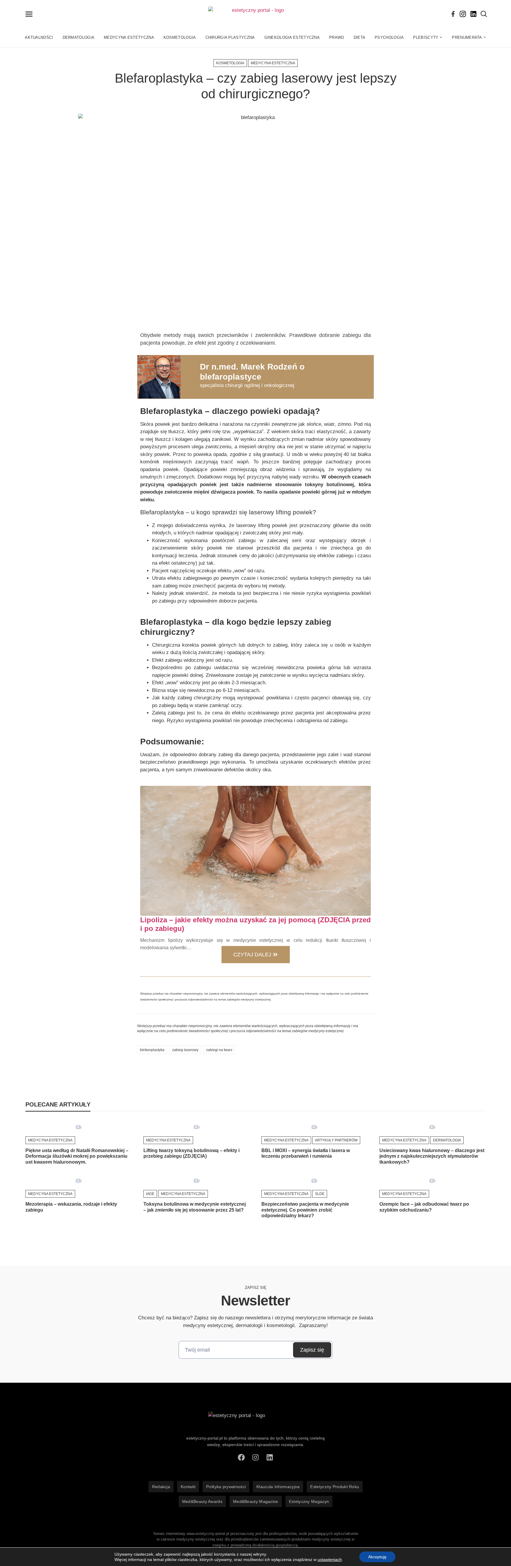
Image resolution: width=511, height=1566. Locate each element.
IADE (150, 1194)
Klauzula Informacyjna (278, 1486)
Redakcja (161, 1486)
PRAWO (336, 37)
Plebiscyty (425, 37)
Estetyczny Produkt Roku (334, 1486)
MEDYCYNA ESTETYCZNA (129, 37)
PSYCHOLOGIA (389, 37)
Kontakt (188, 1486)
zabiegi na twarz (219, 1050)
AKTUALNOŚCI (39, 37)
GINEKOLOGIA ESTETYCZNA (292, 37)
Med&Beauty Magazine (255, 1501)
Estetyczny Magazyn (309, 1501)
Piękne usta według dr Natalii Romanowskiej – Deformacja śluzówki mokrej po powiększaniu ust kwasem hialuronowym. (76, 1156)
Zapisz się (312, 1350)
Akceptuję (377, 1556)
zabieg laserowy (185, 1050)
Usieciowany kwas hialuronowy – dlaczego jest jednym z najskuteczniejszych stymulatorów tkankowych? (431, 1156)
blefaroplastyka (152, 1050)
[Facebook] (453, 14)
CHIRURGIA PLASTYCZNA (230, 37)
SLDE (319, 1194)
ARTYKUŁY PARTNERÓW (336, 1140)
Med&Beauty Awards (202, 1501)
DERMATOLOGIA (79, 37)
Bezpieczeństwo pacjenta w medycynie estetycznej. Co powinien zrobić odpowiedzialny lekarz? (305, 1210)
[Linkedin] (473, 14)
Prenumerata (467, 37)
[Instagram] (462, 13)
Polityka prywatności (226, 1486)
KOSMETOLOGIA (180, 37)
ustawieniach (330, 1559)
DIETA (360, 37)
